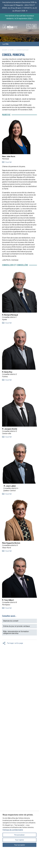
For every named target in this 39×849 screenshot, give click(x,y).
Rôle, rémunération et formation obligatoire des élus (16, 632)
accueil (4, 50)
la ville (12, 50)
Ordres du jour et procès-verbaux (16, 626)
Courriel (8, 162)
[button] (34, 26)
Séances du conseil (10, 621)
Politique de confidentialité (13, 830)
